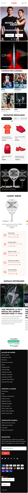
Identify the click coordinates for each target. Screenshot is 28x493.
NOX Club (4, 360)
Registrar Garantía (6, 401)
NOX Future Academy (7, 362)
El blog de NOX (5, 367)
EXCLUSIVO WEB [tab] (6, 118)
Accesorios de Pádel (6, 377)
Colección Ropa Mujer (7, 382)
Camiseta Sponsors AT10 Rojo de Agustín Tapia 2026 (7, 137)
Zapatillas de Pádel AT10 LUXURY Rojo (19, 157)
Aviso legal (4, 427)
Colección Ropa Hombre (7, 379)
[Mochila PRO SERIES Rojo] (7, 148)
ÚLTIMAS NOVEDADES (14, 281)
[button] (11, 39)
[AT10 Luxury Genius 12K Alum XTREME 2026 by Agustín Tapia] (12, 210)
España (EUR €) (7, 479)
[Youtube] (5, 458)
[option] (14, 24)
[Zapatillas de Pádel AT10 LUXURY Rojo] (20, 148)
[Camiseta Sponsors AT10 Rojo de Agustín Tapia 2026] (7, 129)
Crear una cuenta (5, 406)
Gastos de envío (5, 398)
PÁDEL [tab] (15, 118)
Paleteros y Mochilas (6, 374)
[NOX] (14, 3)
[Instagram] (8, 458)
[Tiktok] (11, 458)
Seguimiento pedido (6, 403)
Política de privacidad (7, 425)
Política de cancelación (7, 430)
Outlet (3, 365)
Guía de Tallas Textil (6, 408)
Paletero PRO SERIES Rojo (20, 137)
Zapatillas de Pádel (6, 372)
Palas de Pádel (5, 369)
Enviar (5, 453)
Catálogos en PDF (6, 357)
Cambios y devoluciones (7, 396)
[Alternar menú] (2, 3)
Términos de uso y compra (8, 423)
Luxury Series (14, 196)
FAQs (2, 394)
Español (5, 484)
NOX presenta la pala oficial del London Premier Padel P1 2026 (11, 311)
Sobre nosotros (5, 355)
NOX (6, 490)
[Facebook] (2, 458)
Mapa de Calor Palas (6, 413)
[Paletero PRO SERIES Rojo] (20, 129)
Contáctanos (4, 391)
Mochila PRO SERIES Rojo (6, 157)
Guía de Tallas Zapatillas (7, 411)
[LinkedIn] (17, 458)
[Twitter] (14, 458)
